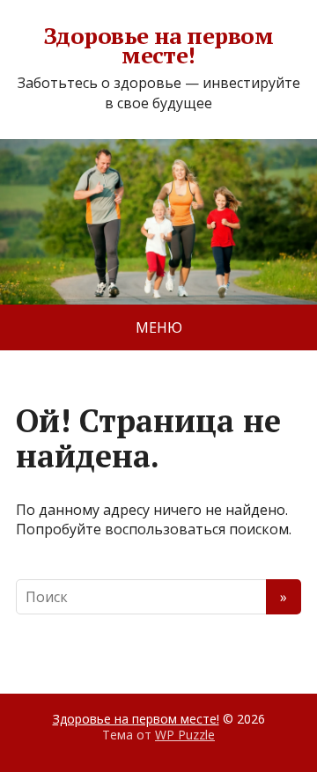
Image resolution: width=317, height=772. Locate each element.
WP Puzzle (185, 734)
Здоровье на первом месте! (159, 45)
